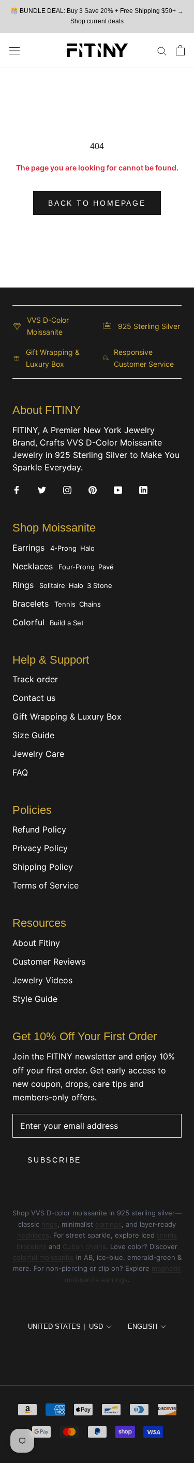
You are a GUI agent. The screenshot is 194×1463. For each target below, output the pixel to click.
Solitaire (52, 585)
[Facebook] (16, 489)
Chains (90, 604)
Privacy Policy (40, 848)
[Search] (162, 50)
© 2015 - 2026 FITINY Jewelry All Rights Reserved (97, 1351)
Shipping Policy (42, 867)
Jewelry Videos (42, 980)
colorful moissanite (43, 1257)
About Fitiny (36, 943)
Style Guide (34, 999)
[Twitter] (42, 489)
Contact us (33, 698)
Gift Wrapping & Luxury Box (67, 716)
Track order (35, 679)
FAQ (20, 772)
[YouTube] (118, 489)
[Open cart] (180, 50)
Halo (87, 548)
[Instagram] (67, 489)
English (142, 1326)
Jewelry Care (38, 754)
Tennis (65, 604)
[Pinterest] (92, 489)
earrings (108, 1224)
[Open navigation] (14, 50)
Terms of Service (45, 885)
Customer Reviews (48, 961)
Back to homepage (97, 203)
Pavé (106, 567)
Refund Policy (39, 829)
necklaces (33, 1235)
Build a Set (67, 623)
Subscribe (54, 1160)
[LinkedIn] (143, 489)
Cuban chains (84, 1246)
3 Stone (99, 585)
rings (49, 1224)
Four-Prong (76, 567)
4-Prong (63, 548)
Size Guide (33, 735)
